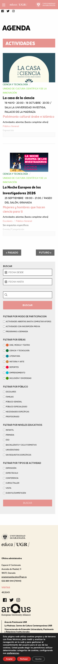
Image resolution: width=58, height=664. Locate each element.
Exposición (8, 130)
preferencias (13, 653)
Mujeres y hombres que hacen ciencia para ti (24, 209)
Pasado (12, 252)
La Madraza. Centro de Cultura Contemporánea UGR (28, 625)
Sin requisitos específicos (16, 225)
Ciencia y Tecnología (15, 84)
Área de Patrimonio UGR (15, 622)
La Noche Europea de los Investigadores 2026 (22, 190)
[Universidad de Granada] (46, 5)
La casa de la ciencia (18, 97)
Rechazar (24, 659)
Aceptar (9, 659)
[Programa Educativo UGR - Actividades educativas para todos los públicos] (18, 4)
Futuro (45, 252)
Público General (11, 126)
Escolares (8, 221)
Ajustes (38, 659)
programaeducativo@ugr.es (14, 577)
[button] (2, 11)
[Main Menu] (3, 5)
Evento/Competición (13, 229)
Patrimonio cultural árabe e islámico (28, 116)
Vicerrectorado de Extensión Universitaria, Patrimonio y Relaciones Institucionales (29, 630)
